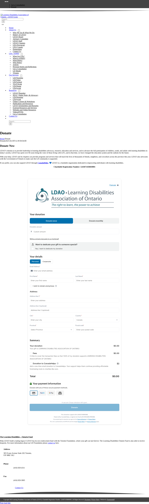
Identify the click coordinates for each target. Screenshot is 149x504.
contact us (51, 443)
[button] (9, 118)
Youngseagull (110, 499)
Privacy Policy (95, 499)
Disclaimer (88, 499)
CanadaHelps (43, 163)
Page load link (5, 503)
